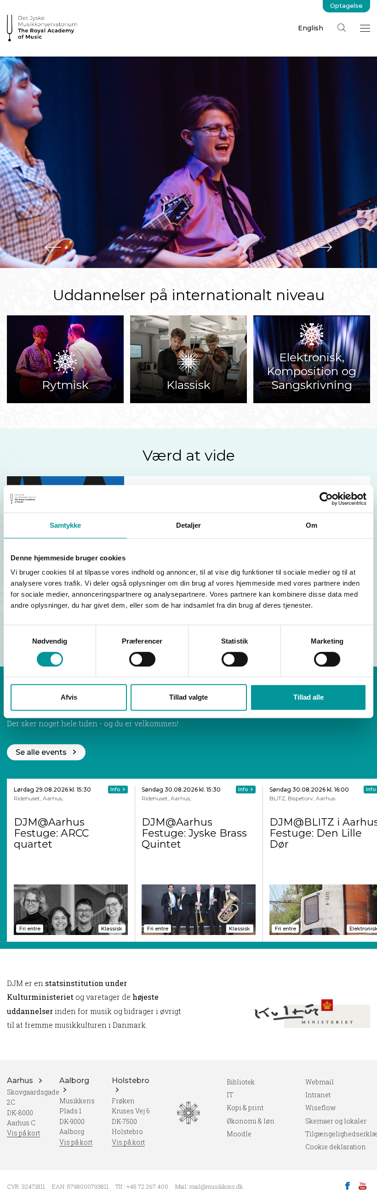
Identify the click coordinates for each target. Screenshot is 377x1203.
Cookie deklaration (335, 1146)
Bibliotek (241, 1082)
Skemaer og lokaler (335, 1121)
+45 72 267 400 (147, 1186)
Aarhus (21, 1080)
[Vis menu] (365, 28)
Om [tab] (311, 525)
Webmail (319, 1082)
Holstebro (130, 1080)
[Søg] (341, 27)
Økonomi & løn (250, 1121)
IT (230, 1094)
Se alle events (41, 752)
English (310, 28)
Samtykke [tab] (65, 525)
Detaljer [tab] (188, 525)
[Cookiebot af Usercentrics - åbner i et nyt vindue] (326, 499)
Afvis (69, 697)
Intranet (318, 1094)
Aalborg (74, 1080)
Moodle (239, 1133)
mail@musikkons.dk (216, 1186)
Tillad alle (308, 697)
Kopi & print (245, 1107)
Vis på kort (23, 1133)
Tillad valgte (188, 697)
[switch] (142, 659)
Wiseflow (320, 1107)
